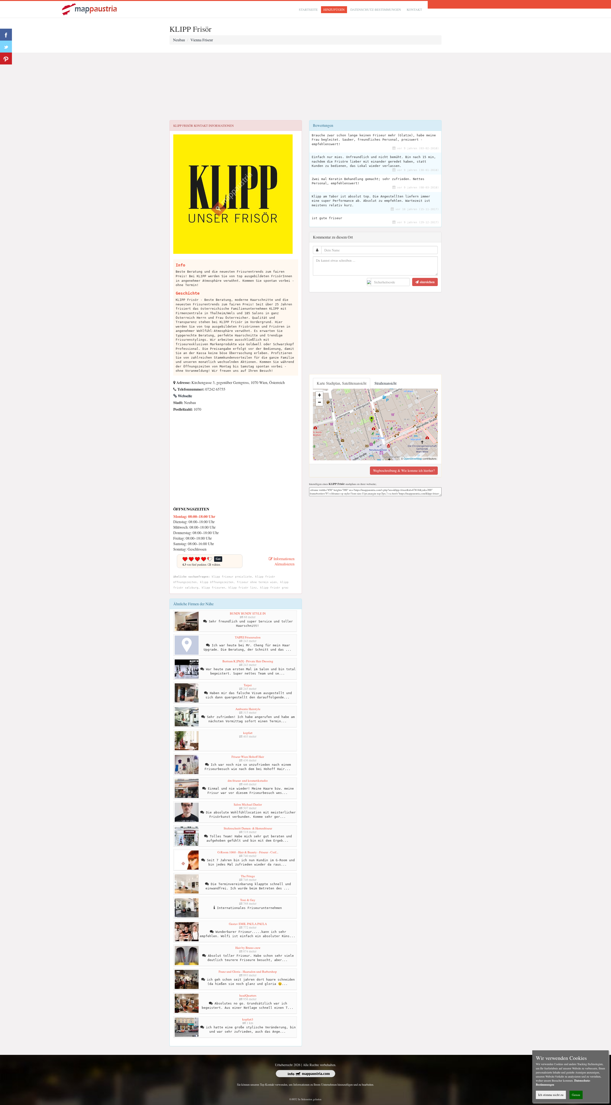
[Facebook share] (6, 35)
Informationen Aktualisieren (284, 561)
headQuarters (247, 995)
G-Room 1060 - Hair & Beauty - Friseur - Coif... (247, 852)
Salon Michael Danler (248, 804)
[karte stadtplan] (89, 8)
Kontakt (414, 9)
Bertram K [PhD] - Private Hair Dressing (247, 661)
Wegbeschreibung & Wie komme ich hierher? (404, 470)
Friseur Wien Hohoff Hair (248, 756)
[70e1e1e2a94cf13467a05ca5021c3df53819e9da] (174, 415)
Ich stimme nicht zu (551, 1095)
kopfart (248, 733)
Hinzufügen (334, 9)
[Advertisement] (305, 87)
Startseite (308, 9)
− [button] (319, 402)
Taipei (248, 685)
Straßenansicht (385, 383)
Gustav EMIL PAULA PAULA (248, 924)
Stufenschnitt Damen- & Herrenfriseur (248, 828)
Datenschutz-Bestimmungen (375, 9)
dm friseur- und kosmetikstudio (248, 780)
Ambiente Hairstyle (247, 709)
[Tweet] (6, 47)
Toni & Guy (247, 900)
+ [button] (319, 395)
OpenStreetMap (413, 458)
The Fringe (248, 876)
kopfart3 (247, 1019)
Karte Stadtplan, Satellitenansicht (341, 383)
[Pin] (6, 58)
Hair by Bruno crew (247, 948)
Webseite (184, 395)
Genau (576, 1095)
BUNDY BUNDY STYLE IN (248, 613)
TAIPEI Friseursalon (248, 637)
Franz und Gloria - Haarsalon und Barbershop (248, 971)
